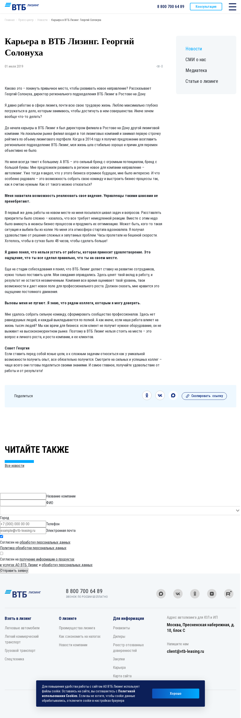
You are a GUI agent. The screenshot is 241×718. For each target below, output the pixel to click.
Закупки (119, 659)
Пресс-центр (26, 20)
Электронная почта (61, 530)
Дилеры (119, 636)
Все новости (14, 465)
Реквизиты (121, 628)
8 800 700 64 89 (170, 6)
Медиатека (196, 70)
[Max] (173, 399)
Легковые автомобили (22, 628)
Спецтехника (14, 659)
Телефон (53, 524)
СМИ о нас (195, 59)
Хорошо (175, 693)
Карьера (119, 667)
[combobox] (120, 510)
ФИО (49, 503)
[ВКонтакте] (160, 399)
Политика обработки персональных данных (33, 548)
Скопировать (207, 396)
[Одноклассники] (147, 399)
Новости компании (73, 645)
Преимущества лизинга (77, 628)
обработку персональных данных (45, 542)
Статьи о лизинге (201, 81)
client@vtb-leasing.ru (185, 651)
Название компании (61, 496)
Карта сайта (122, 676)
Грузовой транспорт (20, 650)
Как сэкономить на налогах (79, 636)
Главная (10, 20)
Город (4, 518)
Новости (42, 20)
